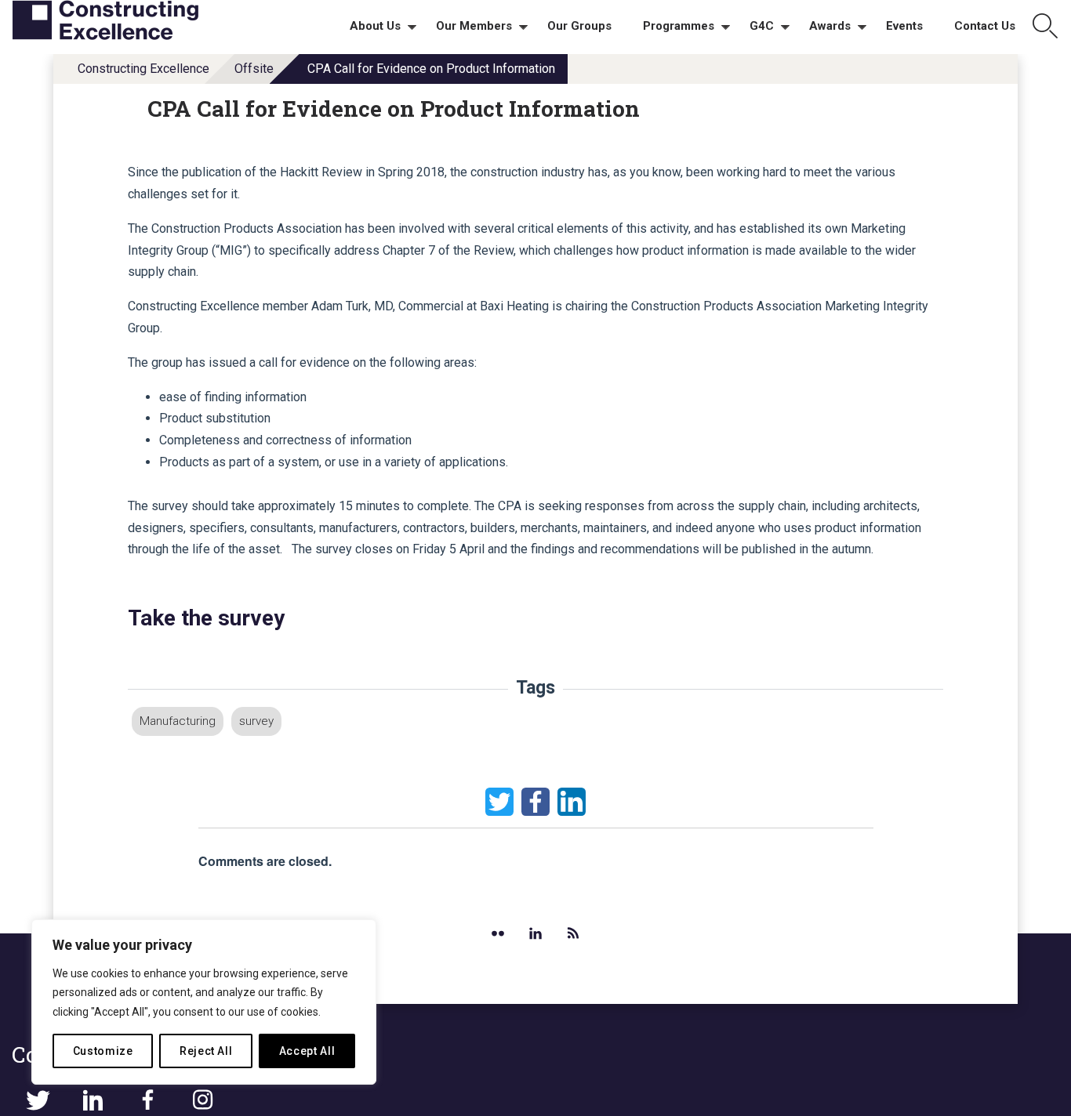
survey (256, 721)
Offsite (254, 68)
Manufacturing (178, 721)
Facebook (535, 802)
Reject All (206, 1051)
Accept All (307, 1051)
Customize (103, 1051)
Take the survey (206, 618)
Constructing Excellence (143, 68)
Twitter (499, 802)
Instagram (202, 1100)
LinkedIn (571, 802)
